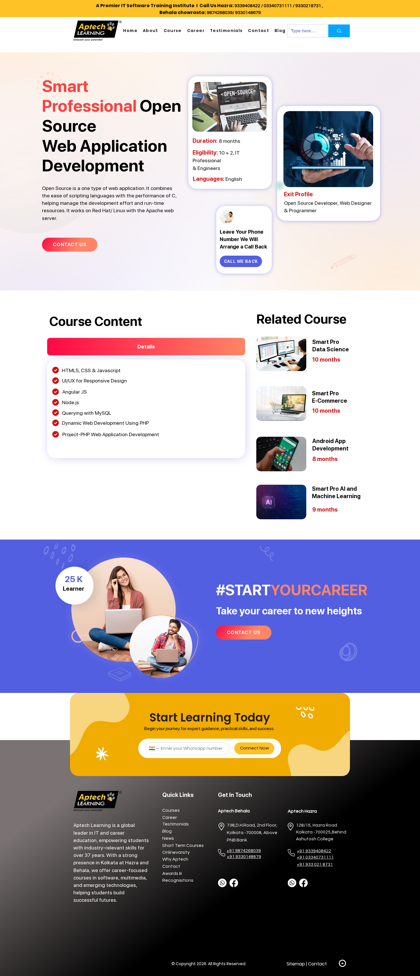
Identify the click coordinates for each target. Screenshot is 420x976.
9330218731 (308, 5)
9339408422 (247, 5)
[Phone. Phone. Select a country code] (154, 748)
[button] (150, 30)
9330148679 (248, 12)
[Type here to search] (339, 31)
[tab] (146, 346)
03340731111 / (279, 5)
